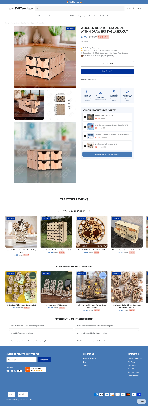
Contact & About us (134, 358)
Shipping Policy (133, 372)
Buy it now (107, 71)
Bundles (63, 16)
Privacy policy (132, 365)
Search (85, 365)
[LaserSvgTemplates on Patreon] (19, 371)
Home (7, 23)
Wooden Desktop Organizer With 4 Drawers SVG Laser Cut (27, 23)
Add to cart (107, 64)
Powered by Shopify (28, 400)
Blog (84, 362)
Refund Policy (132, 369)
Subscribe (44, 360)
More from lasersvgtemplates (74, 266)
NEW (72, 16)
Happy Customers (89, 358)
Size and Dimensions (88, 79)
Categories (41, 16)
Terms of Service (133, 375)
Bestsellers (52, 16)
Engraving (81, 16)
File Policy (131, 362)
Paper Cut (92, 16)
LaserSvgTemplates (16, 400)
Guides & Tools (105, 16)
